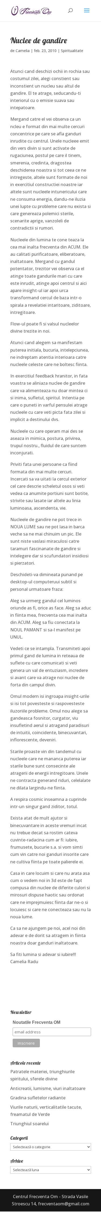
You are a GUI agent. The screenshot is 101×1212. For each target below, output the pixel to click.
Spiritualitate (72, 50)
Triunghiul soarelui (29, 1124)
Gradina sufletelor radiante (37, 1098)
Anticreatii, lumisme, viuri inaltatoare (47, 1088)
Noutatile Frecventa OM (36, 1022)
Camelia (23, 50)
